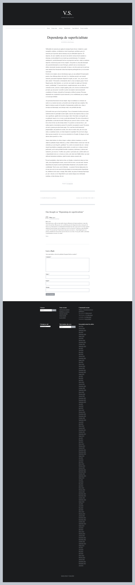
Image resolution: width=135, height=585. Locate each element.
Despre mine (54, 28)
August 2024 (81, 336)
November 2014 (82, 495)
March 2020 (81, 392)
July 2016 (81, 457)
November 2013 (82, 519)
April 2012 (81, 553)
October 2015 (82, 473)
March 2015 (81, 487)
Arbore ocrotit (89, 313)
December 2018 (82, 414)
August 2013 (81, 525)
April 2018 (81, 424)
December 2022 (82, 358)
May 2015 (81, 483)
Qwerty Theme (64, 575)
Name (47, 274)
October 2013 (82, 521)
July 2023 (81, 348)
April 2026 (81, 326)
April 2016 (81, 461)
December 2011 (82, 561)
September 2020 (82, 390)
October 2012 (82, 541)
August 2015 (81, 477)
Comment (48, 257)
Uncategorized (70, 183)
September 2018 (82, 420)
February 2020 (82, 394)
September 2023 (82, 346)
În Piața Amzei (89, 315)
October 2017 (82, 432)
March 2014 (81, 511)
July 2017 (81, 438)
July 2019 (81, 404)
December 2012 (82, 537)
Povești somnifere (84, 28)
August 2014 (81, 501)
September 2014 (82, 499)
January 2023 (82, 356)
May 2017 (81, 440)
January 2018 (82, 428)
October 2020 (82, 388)
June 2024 (81, 338)
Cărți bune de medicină (64, 309)
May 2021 (81, 378)
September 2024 (82, 334)
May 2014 (81, 507)
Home (48, 28)
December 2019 (82, 398)
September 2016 (82, 453)
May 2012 (81, 551)
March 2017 (81, 444)
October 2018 (82, 418)
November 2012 (82, 539)
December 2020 (82, 386)
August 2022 (81, 360)
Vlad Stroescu (71, 42)
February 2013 (82, 533)
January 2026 (82, 328)
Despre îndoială (62, 315)
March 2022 (81, 364)
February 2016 (82, 465)
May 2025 (81, 332)
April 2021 (81, 380)
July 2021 (81, 376)
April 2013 (81, 529)
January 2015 (82, 491)
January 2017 (82, 447)
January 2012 (82, 559)
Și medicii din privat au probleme (48, 198)
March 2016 (81, 463)
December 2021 (82, 370)
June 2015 (81, 481)
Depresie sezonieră (63, 313)
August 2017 (81, 436)
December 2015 (82, 469)
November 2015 (82, 471)
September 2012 (82, 543)
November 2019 (82, 400)
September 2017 (82, 434)
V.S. (67, 12)
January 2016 (82, 467)
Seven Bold (71, 575)
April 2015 (81, 485)
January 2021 (82, 384)
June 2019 (81, 406)
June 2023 (81, 350)
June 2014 (81, 505)
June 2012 (81, 549)
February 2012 (82, 557)
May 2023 (81, 352)
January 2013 (82, 535)
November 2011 (82, 563)
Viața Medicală (75, 28)
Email (47, 280)
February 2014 (82, 513)
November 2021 (82, 372)
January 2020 (82, 396)
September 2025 (82, 330)
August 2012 (81, 545)
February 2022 (82, 366)
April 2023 (81, 354)
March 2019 (81, 410)
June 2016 (81, 459)
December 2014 (82, 493)
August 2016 (81, 455)
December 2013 (82, 517)
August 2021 (81, 374)
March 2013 (81, 531)
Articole (60, 28)
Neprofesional (67, 28)
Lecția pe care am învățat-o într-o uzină (85, 198)
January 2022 (82, 368)
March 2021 (81, 382)
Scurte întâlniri (62, 317)
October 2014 (82, 497)
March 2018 (81, 426)
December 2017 (82, 430)
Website (47, 287)
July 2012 (81, 547)
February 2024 (82, 340)
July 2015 (81, 479)
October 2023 (82, 344)
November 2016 (82, 451)
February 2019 (82, 412)
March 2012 (81, 555)
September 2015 (82, 475)
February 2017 (82, 446)
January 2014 (82, 515)
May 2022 (81, 362)
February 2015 (82, 489)
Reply (47, 236)
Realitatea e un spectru (64, 311)
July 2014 (81, 503)
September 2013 (82, 523)
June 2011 (81, 565)
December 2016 (82, 450)
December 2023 (82, 342)
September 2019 (82, 402)
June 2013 (81, 527)
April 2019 (81, 408)
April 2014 (81, 509)
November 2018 (82, 416)
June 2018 (81, 422)
